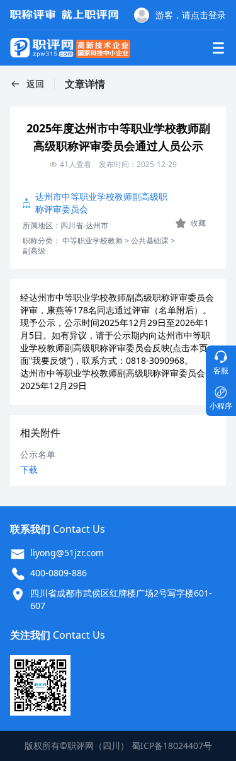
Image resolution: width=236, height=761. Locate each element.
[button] (27, 83)
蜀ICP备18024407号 (172, 746)
